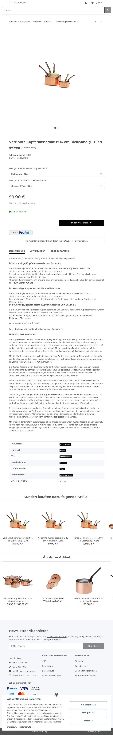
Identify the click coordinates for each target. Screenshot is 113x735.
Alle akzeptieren (88, 705)
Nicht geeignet (65, 444)
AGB (44, 661)
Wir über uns (81, 666)
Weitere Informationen (77, 241)
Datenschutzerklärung (57, 636)
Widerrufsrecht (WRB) (52, 675)
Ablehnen (88, 720)
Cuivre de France (66, 475)
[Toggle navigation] (10, 1)
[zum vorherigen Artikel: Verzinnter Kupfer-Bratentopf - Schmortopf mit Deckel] (95, 22)
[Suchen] (107, 10)
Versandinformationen (85, 675)
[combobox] (56, 174)
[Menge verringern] (12, 223)
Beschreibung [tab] (17, 251)
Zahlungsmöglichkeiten (86, 670)
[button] (86, 3)
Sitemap (79, 661)
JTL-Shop (98, 731)
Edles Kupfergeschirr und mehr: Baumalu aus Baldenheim (36, 329)
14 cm (62, 469)
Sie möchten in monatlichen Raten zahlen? (56, 241)
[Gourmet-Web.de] (20, 3)
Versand (31, 203)
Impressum (47, 666)
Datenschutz (48, 670)
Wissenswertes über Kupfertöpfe (24, 323)
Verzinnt (63, 463)
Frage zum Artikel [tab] (60, 251)
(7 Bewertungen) (28, 147)
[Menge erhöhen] (51, 223)
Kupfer (62, 450)
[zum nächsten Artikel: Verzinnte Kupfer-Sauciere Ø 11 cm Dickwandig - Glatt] (101, 22)
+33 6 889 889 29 (20, 666)
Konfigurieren (88, 712)
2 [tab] (58, 128)
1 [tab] (55, 128)
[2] (21, 232)
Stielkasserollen (65, 457)
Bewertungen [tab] (37, 251)
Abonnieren (93, 646)
